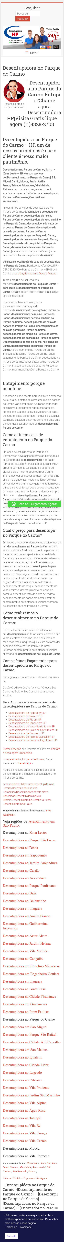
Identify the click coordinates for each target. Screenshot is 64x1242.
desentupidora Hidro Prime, (18, 784)
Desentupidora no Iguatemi (22, 1057)
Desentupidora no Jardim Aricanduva (30, 862)
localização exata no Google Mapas (35, 273)
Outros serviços (12, 749)
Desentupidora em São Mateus (25, 1049)
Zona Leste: (38, 832)
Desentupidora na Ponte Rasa (24, 988)
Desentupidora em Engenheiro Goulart (31, 973)
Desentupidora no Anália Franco (26, 915)
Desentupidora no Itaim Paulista (26, 1011)
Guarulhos (25, 1167)
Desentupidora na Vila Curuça (25, 1133)
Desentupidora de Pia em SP (25, 719)
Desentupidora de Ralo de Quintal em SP (32, 736)
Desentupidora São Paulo (17, 804)
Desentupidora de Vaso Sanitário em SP (32, 726)
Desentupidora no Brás (19, 893)
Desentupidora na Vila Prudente (26, 1087)
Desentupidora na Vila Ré (22, 1125)
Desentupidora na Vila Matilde (25, 950)
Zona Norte (33, 1163)
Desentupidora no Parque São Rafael (29, 1034)
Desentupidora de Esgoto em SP (27, 712)
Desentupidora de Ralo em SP (26, 716)
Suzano (14, 1167)
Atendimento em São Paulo (29, 823)
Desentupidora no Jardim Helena (27, 943)
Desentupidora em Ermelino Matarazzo (31, 966)
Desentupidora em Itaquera (22, 908)
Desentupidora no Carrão (21, 870)
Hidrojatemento (12, 759)
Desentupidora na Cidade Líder (25, 1064)
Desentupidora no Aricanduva (24, 877)
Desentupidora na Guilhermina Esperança (25, 925)
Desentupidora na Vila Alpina (24, 1102)
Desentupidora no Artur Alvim (25, 935)
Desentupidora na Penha (20, 847)
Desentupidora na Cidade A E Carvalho (32, 1042)
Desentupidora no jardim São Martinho (31, 1095)
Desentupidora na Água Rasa (24, 1110)
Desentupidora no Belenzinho (24, 900)
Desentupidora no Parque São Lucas (29, 840)
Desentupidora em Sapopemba (25, 855)
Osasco (32, 1171)
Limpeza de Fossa (33, 759)
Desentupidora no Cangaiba (23, 958)
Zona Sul (45, 1163)
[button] (34, 504)
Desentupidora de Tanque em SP (27, 723)
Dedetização (25, 763)
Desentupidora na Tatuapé (22, 1117)
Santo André (39, 1167)
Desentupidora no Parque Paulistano (29, 885)
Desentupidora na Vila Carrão (25, 1140)
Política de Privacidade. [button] (18, 1227)
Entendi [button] (11, 1236)
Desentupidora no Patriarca (22, 1079)
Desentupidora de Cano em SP (26, 733)
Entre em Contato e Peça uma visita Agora (25, 1178)
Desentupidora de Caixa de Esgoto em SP (33, 740)
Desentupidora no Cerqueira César (31, 800)
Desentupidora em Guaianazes (25, 1004)
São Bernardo (20, 1171)
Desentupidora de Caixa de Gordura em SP (33, 730)
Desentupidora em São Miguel (25, 1026)
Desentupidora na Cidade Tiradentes (29, 996)
